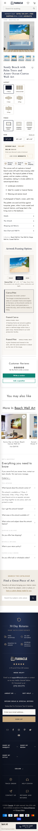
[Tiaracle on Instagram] (19, 729)
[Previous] (5, 36)
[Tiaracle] (17, 2)
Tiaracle (10, 805)
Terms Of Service (29, 808)
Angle (19, 278)
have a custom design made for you (18, 590)
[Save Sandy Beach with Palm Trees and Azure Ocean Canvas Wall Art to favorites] (32, 68)
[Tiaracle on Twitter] (30, 729)
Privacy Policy (20, 810)
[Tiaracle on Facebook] (13, 729)
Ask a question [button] (19, 381)
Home (5, 20)
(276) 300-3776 (19, 686)
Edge (27, 278)
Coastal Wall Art (14, 239)
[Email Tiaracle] (7, 729)
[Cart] (34, 3)
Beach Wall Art (14, 20)
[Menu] (5, 3)
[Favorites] (28, 3)
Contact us (6, 478)
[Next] (33, 36)
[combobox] (17, 8)
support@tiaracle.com (19, 677)
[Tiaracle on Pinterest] (24, 729)
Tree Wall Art (24, 237)
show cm (31, 135)
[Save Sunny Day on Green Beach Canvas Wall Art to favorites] (24, 417)
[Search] (34, 8)
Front (11, 278)
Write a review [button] (19, 375)
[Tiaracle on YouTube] (19, 735)
